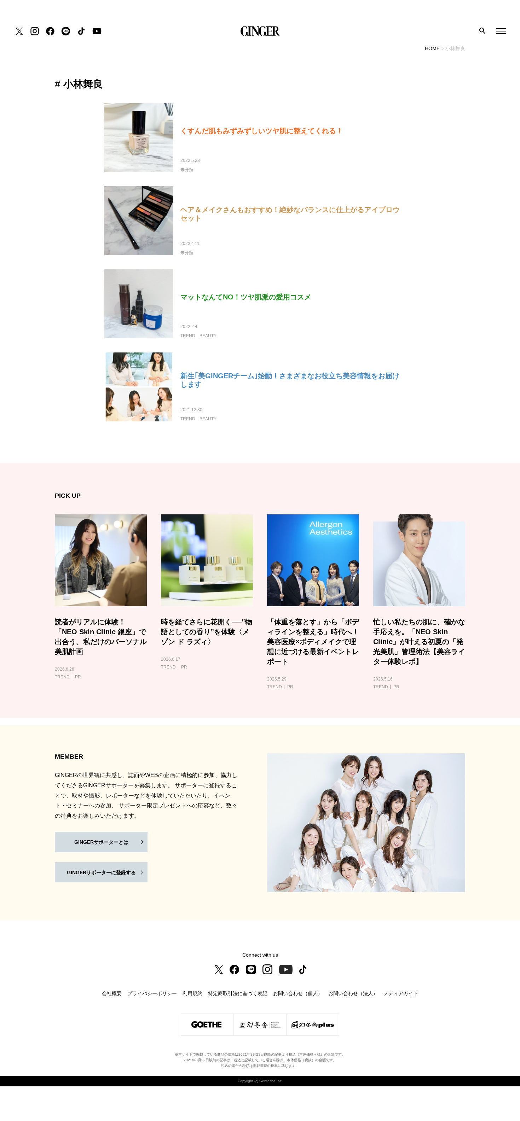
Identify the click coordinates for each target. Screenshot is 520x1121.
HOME (432, 48)
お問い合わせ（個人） (298, 993)
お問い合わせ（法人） (353, 993)
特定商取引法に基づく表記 (237, 993)
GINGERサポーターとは (101, 842)
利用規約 (192, 993)
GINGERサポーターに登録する (101, 872)
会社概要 (112, 993)
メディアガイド (400, 993)
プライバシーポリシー (152, 993)
